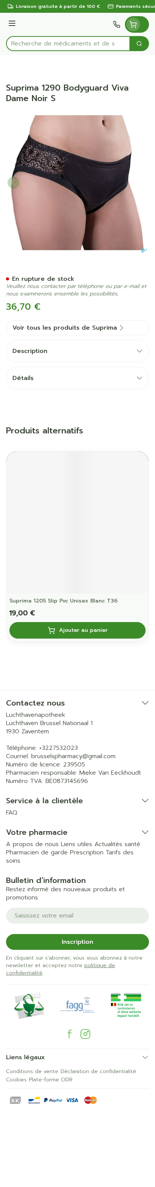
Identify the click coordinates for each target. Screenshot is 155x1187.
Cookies (16, 1080)
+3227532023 (58, 747)
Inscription (77, 941)
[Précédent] (14, 183)
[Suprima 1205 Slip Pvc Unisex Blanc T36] (77, 522)
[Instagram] (85, 1034)
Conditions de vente (32, 1071)
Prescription (86, 852)
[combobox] (68, 43)
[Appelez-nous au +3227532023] (116, 24)
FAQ (11, 812)
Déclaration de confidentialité (98, 1071)
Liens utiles (76, 844)
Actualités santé (117, 844)
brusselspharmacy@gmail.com (73, 756)
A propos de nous (32, 844)
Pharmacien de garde (37, 852)
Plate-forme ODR (51, 1080)
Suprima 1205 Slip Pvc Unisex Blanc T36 (63, 601)
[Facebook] (69, 1034)
